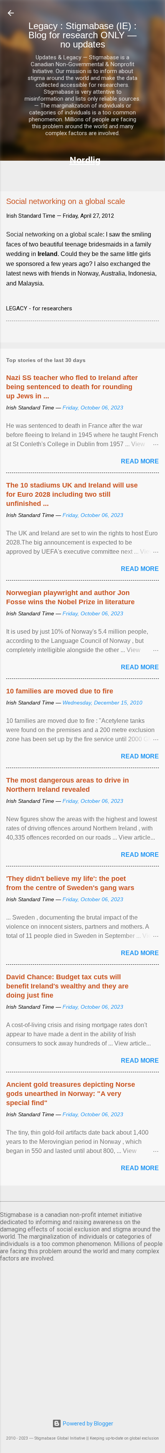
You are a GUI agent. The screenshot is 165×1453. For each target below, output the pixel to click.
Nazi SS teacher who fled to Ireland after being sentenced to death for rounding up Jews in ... (72, 387)
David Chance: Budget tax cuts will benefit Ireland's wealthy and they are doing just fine (67, 986)
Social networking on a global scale (54, 234)
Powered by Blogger (87, 1423)
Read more (140, 461)
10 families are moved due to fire (59, 691)
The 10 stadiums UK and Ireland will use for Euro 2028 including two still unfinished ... (72, 494)
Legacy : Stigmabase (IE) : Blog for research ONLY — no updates (82, 35)
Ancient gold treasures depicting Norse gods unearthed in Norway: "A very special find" (70, 1094)
